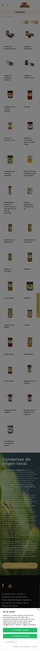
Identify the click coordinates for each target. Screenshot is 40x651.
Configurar (11, 642)
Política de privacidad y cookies (25, 646)
